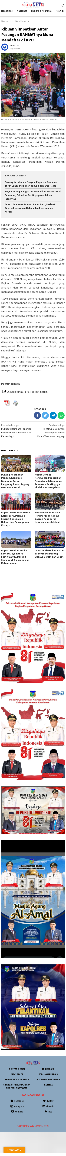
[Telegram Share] (53, 415)
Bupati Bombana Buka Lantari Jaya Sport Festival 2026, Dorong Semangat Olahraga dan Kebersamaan (15, 557)
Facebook (19, 1100)
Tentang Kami (17, 1069)
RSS (50, 1111)
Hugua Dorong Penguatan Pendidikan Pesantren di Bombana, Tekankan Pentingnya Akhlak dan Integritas (33, 195)
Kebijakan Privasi (48, 1074)
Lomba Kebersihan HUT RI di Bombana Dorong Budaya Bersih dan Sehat (49, 553)
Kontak (48, 1084)
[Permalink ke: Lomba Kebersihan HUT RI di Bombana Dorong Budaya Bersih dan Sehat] (50, 539)
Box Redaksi (48, 1069)
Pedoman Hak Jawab (48, 1079)
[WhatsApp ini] (61, 415)
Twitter (50, 1100)
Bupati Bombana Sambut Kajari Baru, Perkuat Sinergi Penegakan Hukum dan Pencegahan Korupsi (30, 208)
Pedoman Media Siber (17, 1079)
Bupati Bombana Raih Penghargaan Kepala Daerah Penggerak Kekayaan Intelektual (47, 517)
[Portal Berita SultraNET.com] (33, 4)
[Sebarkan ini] (37, 415)
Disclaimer (17, 1074)
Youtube (19, 1111)
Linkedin (50, 1106)
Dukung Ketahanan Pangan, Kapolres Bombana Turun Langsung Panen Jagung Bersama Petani (15, 481)
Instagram (19, 1106)
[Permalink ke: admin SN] (4, 46)
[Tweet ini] (45, 415)
